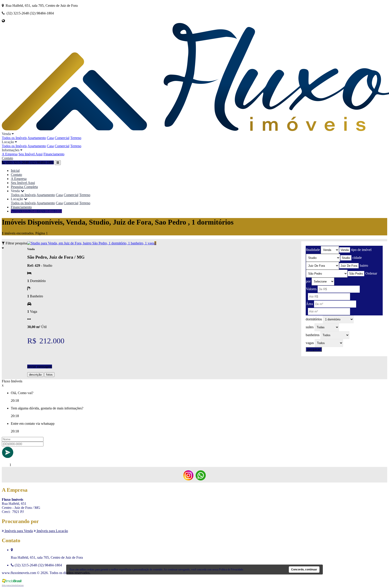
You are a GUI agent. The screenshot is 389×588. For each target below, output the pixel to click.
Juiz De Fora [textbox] (349, 265)
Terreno (75, 138)
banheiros (312, 335)
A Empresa (10, 154)
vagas (310, 343)
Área (309, 304)
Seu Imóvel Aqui (30, 154)
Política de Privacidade (231, 569)
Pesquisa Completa (24, 187)
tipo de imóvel (361, 250)
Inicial (15, 170)
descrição (35, 374)
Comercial (62, 138)
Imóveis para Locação (52, 531)
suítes (310, 327)
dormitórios (314, 319)
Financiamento (53, 154)
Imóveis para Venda (18, 531)
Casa (50, 138)
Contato (7, 158)
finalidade (313, 250)
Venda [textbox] (345, 250)
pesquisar (314, 349)
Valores (311, 289)
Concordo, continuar (304, 569)
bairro (364, 265)
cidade (357, 258)
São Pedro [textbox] (356, 273)
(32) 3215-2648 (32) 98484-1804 (38, 211)
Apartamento (36, 138)
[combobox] (344, 250)
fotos (49, 374)
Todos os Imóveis (14, 138)
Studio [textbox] (346, 258)
